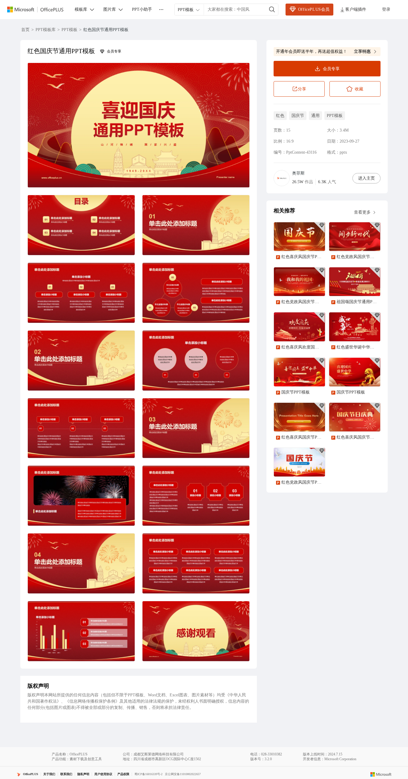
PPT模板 (69, 29)
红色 (280, 115)
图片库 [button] (109, 9)
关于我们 (49, 774)
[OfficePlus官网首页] (38, 10)
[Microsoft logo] (381, 774)
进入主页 (366, 178)
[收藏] (301, 241)
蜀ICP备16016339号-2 (148, 774)
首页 (25, 29)
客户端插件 (355, 9)
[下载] (315, 241)
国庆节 (298, 115)
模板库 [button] (81, 9)
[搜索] (272, 10)
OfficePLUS (30, 774)
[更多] (161, 9)
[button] (138, 125)
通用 (315, 115)
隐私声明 (83, 774)
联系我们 (66, 774)
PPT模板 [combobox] (186, 9)
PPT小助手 (142, 9)
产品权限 (123, 774)
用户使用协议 (103, 774)
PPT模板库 (46, 29)
